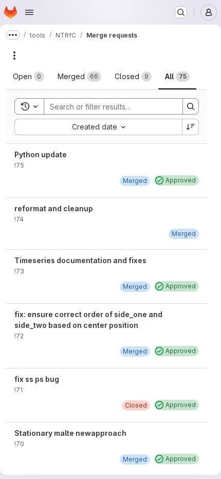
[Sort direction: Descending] (190, 127)
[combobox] (98, 127)
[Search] (190, 106)
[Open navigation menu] (29, 12)
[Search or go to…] (181, 12)
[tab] (28, 76)
